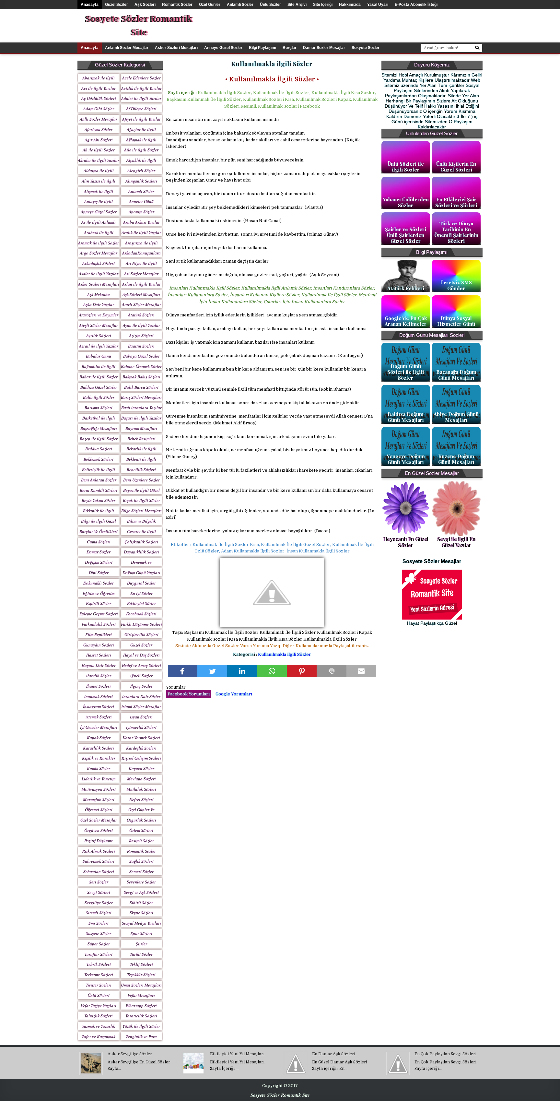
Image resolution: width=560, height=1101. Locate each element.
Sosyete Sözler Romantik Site (138, 25)
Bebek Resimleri (141, 439)
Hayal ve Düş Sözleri (141, 655)
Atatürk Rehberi (405, 288)
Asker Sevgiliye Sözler (130, 1054)
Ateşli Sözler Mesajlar (98, 325)
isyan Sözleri (141, 717)
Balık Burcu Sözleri (141, 387)
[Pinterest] (302, 671)
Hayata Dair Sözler (99, 665)
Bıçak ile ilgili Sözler (141, 500)
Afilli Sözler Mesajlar (98, 119)
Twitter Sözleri (98, 985)
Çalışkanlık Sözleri (141, 542)
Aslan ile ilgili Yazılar (141, 284)
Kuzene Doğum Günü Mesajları (456, 459)
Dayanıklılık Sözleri (141, 552)
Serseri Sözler (141, 871)
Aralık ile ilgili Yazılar (141, 232)
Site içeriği (322, 4)
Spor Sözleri (141, 933)
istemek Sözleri (99, 717)
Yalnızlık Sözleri (98, 1016)
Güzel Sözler (116, 4)
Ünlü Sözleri (99, 995)
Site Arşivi (297, 4)
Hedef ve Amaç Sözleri (141, 665)
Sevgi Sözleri (98, 892)
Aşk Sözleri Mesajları (141, 294)
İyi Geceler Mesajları (98, 727)
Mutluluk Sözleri (141, 789)
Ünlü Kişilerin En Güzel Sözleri (456, 166)
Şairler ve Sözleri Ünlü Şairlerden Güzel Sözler (405, 235)
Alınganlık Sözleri (141, 181)
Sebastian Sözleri (98, 871)
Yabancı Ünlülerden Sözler (406, 202)
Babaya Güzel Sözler (141, 356)
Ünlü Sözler (270, 4)
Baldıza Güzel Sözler (98, 387)
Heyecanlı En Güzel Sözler (405, 542)
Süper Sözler (99, 944)
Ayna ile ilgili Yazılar (141, 325)
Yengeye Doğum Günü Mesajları (406, 459)
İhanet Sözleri (98, 686)
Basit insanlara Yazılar (141, 407)
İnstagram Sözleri (98, 706)
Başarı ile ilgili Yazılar (141, 418)
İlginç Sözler (141, 686)
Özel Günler (209, 4)
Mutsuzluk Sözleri (98, 799)
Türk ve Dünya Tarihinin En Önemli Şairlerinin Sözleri (456, 232)
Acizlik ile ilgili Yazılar (141, 88)
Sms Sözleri (98, 923)
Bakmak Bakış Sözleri (141, 377)
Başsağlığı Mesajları (98, 428)
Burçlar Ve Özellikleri (98, 531)
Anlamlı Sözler (240, 4)
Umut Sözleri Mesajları (141, 985)
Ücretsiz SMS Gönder (456, 285)
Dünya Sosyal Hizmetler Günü (456, 321)
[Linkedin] (242, 671)
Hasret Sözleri (98, 655)
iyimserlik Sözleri (141, 727)
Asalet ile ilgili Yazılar (98, 274)
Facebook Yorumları (189, 694)
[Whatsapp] (272, 671)
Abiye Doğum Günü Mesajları (456, 417)
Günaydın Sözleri (98, 645)
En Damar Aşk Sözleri (333, 1054)
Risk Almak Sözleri (98, 851)
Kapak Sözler (99, 737)
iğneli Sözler (141, 676)
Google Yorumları (234, 694)
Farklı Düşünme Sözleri (141, 624)
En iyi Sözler (141, 593)
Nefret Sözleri (141, 799)
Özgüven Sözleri (98, 830)
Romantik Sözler (177, 4)
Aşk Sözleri (145, 4)
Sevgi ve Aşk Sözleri (141, 892)
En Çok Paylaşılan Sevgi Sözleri (445, 1054)
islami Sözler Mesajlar (141, 706)
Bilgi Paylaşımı (262, 47)
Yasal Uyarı (377, 4)
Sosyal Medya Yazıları (141, 923)
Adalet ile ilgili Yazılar (141, 98)
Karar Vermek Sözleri (141, 737)
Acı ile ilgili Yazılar (98, 88)
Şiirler (141, 944)
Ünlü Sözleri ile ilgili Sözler (406, 166)
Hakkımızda (350, 4)
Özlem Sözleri (141, 830)
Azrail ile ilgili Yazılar (98, 346)
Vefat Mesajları (141, 995)
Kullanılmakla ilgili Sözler (284, 654)
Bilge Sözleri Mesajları (141, 511)
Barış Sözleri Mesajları (141, 397)
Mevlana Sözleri (141, 779)
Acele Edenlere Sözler (141, 78)
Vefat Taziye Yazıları (98, 1006)
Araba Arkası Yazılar (141, 222)
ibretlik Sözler (98, 676)
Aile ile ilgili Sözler (141, 150)
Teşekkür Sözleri (141, 974)
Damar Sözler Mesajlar (324, 47)
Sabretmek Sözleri (98, 861)
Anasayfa (90, 4)
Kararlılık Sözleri (98, 748)
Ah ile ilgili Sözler (99, 150)
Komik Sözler (98, 768)
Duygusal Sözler (141, 583)
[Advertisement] (385, 23)
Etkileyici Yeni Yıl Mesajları (237, 1054)
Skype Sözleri (141, 913)
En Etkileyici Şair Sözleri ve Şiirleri (456, 202)
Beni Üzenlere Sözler (141, 480)
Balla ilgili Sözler (98, 397)
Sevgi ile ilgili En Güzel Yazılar (456, 542)
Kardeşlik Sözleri (141, 748)
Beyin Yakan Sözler (98, 500)
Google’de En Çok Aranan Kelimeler (406, 321)
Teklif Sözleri (141, 964)
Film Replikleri (98, 634)
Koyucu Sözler (141, 768)
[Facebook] (183, 671)
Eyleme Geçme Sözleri (98, 614)
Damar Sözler (99, 552)
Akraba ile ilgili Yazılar (98, 160)
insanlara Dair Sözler (141, 696)
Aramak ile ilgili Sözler (98, 243)
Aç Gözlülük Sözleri (98, 98)
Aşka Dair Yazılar (98, 304)
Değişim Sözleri (98, 562)
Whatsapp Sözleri (141, 1006)
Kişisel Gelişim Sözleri (141, 758)
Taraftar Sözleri (98, 954)
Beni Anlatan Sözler (98, 480)
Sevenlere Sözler (141, 882)
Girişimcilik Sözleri (141, 634)
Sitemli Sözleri (98, 913)
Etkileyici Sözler (141, 603)
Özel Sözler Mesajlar (98, 820)
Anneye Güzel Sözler (223, 47)
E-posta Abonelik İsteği (416, 4)
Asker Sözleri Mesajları (176, 47)
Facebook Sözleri (141, 614)
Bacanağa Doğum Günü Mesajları (456, 375)
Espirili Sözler (98, 603)
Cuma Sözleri (99, 542)
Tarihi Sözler (141, 954)
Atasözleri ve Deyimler (98, 315)
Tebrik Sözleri (99, 964)
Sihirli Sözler (141, 903)
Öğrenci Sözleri (98, 809)
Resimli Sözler (141, 841)
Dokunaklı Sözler (98, 583)
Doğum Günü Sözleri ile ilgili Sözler (405, 372)
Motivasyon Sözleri (99, 789)
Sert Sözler (98, 882)
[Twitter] (212, 671)
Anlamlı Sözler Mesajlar (126, 47)
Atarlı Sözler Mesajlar (141, 304)
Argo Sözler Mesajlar (98, 253)
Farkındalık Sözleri (99, 624)
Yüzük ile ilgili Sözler (141, 1026)
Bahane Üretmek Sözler (141, 366)
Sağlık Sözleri (141, 861)
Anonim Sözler (141, 212)
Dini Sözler (99, 572)
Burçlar (290, 47)
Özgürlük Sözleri (141, 820)
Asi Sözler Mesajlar (141, 274)
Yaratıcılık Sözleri (141, 1016)
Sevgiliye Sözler (99, 903)
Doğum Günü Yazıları (141, 572)
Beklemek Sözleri (98, 459)
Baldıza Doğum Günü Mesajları (406, 417)
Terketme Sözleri (98, 974)
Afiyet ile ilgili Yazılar (141, 119)
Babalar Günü (98, 356)
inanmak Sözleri (98, 696)
